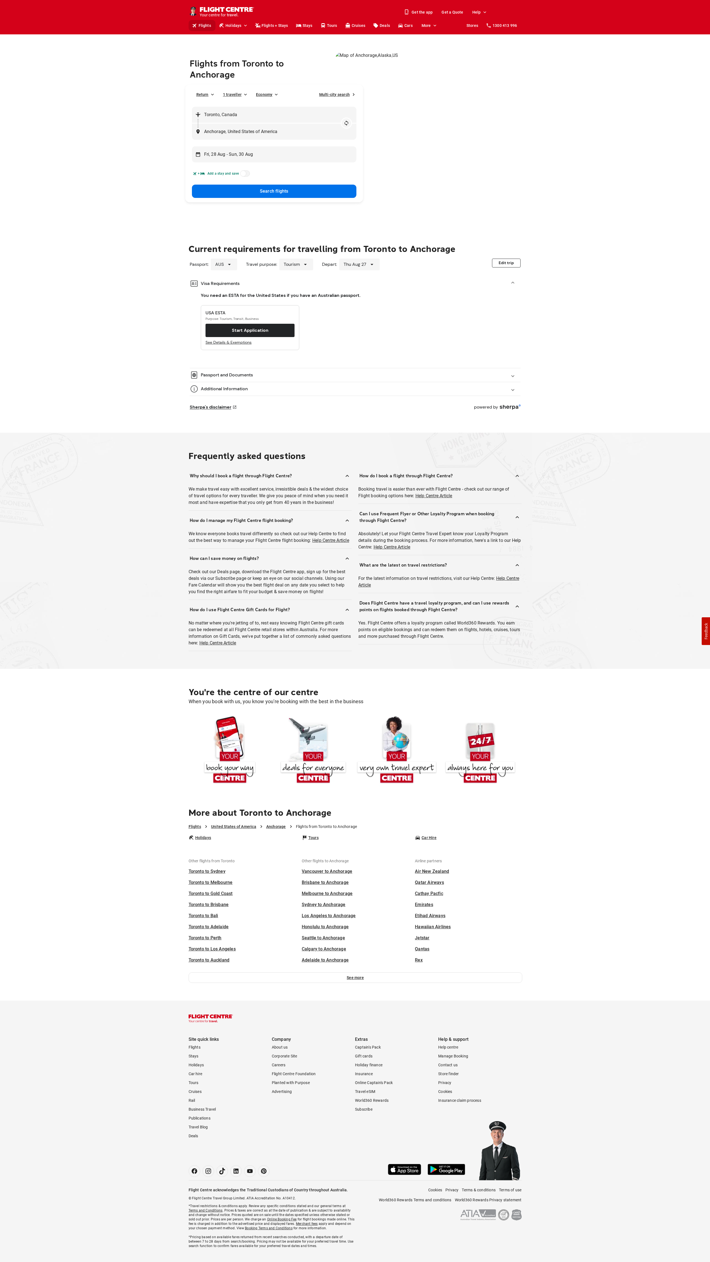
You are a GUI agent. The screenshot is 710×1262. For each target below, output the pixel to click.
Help (476, 12)
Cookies (445, 1091)
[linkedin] (236, 1171)
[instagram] (208, 1171)
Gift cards (363, 1056)
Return (202, 94)
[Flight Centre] (211, 1018)
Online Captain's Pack (374, 1082)
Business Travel (202, 1109)
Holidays (233, 25)
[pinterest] (264, 1171)
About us (280, 1047)
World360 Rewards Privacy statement (488, 1200)
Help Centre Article (330, 540)
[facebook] (194, 1171)
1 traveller (232, 94)
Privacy (444, 1082)
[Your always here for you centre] (480, 750)
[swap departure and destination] (346, 123)
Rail (192, 1100)
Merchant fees (307, 1224)
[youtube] (250, 1171)
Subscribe (363, 1109)
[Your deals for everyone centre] (313, 750)
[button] (355, 977)
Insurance (364, 1074)
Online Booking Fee (282, 1219)
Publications (200, 1118)
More (426, 25)
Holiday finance (368, 1065)
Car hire (195, 1074)
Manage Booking (453, 1056)
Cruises (358, 25)
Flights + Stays (275, 25)
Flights (205, 25)
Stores (472, 25)
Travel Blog (198, 1127)
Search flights (274, 191)
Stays (308, 25)
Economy (264, 94)
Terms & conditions (479, 1190)
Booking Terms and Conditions (269, 1228)
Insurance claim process (459, 1100)
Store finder (448, 1074)
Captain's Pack (368, 1047)
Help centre (448, 1047)
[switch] (244, 175)
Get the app (422, 12)
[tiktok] (222, 1171)
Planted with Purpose (291, 1082)
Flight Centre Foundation (294, 1074)
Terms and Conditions (206, 1210)
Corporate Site (284, 1056)
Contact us (448, 1065)
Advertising (282, 1091)
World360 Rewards (372, 1100)
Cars (408, 25)
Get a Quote (452, 12)
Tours (332, 25)
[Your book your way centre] (230, 750)
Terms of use (510, 1190)
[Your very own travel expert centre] (397, 750)
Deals (385, 25)
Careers (278, 1065)
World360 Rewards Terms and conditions (415, 1200)
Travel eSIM (365, 1091)
